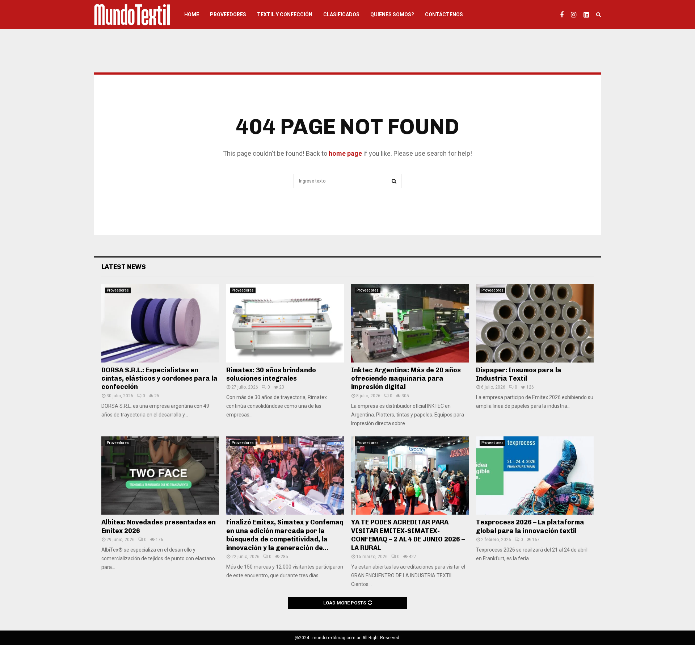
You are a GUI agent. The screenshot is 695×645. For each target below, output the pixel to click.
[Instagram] (575, 14)
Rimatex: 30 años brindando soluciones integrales (271, 374)
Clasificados (341, 14)
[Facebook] (563, 14)
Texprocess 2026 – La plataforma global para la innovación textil (530, 526)
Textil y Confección (284, 14)
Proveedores (228, 14)
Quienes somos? (392, 14)
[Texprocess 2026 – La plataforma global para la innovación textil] (535, 475)
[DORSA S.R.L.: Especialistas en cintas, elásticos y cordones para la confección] (160, 323)
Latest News (123, 267)
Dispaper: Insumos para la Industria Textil (518, 374)
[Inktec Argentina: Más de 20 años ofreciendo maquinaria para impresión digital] (410, 323)
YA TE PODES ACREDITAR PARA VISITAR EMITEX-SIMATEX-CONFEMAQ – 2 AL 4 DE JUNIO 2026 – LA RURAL (408, 535)
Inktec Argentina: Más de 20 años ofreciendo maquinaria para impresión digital (406, 378)
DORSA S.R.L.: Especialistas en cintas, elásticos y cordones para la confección (159, 378)
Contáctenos (444, 14)
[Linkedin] (588, 14)
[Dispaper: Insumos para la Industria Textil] (535, 323)
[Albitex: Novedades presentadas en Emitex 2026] (160, 475)
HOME (191, 14)
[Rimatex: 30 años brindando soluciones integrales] (285, 323)
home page (345, 153)
